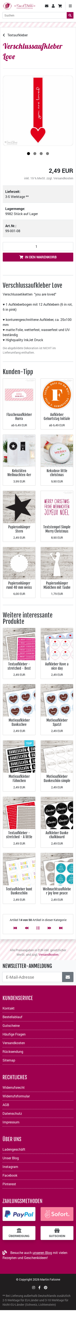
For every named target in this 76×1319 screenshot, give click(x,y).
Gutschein (57, 1236)
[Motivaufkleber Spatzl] (57, 700)
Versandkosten (63, 178)
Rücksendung (13, 1051)
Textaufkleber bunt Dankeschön (19, 891)
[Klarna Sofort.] (57, 1214)
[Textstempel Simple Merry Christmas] (57, 506)
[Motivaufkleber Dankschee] (19, 700)
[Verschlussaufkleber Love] (38, 110)
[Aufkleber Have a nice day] (57, 644)
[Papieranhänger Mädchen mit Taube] (57, 563)
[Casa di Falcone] (19, 5)
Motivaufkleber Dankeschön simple (57, 778)
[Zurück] (26, 928)
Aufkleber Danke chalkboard (57, 835)
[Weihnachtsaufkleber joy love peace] (57, 868)
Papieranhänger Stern (19, 529)
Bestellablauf (12, 1017)
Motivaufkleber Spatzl (57, 722)
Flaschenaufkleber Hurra (19, 416)
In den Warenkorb (41, 257)
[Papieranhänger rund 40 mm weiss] (19, 563)
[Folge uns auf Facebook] (39, 1287)
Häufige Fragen (14, 1034)
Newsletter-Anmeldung (27, 966)
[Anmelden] (67, 977)
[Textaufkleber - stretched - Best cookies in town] (19, 644)
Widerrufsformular (16, 1096)
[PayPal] (19, 1214)
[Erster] (15, 928)
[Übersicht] (38, 928)
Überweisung (19, 1236)
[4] (47, 153)
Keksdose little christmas (57, 473)
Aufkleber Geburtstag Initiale (57, 416)
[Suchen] (70, 15)
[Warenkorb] (60, 6)
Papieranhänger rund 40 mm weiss (19, 585)
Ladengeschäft (14, 1149)
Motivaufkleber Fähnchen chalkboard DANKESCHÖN (19, 782)
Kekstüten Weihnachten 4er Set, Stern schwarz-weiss (19, 477)
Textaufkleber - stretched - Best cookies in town (19, 668)
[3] (41, 153)
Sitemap (9, 1060)
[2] (34, 153)
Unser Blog (11, 1158)
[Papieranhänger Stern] (19, 506)
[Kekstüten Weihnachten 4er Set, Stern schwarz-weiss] (19, 450)
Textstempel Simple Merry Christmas (57, 529)
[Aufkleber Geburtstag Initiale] (57, 394)
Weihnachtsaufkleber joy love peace (57, 891)
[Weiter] (49, 928)
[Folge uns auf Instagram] (33, 1287)
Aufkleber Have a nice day (57, 666)
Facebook (10, 1175)
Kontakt (9, 1008)
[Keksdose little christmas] (57, 450)
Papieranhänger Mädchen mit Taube (57, 585)
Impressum (11, 1122)
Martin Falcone (50, 1279)
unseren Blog (42, 1252)
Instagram (10, 1166)
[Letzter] (60, 928)
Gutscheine (11, 1025)
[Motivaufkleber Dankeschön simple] (57, 756)
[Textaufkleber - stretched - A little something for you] (19, 812)
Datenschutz (12, 1113)
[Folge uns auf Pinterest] (45, 1287)
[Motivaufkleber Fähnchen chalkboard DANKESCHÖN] (19, 756)
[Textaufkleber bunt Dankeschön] (19, 868)
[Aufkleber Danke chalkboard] (57, 812)
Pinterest (9, 1184)
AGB (6, 1104)
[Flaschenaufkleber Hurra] (19, 394)
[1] (28, 153)
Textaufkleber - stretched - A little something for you (19, 837)
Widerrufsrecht (14, 1087)
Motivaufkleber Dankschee (19, 722)
